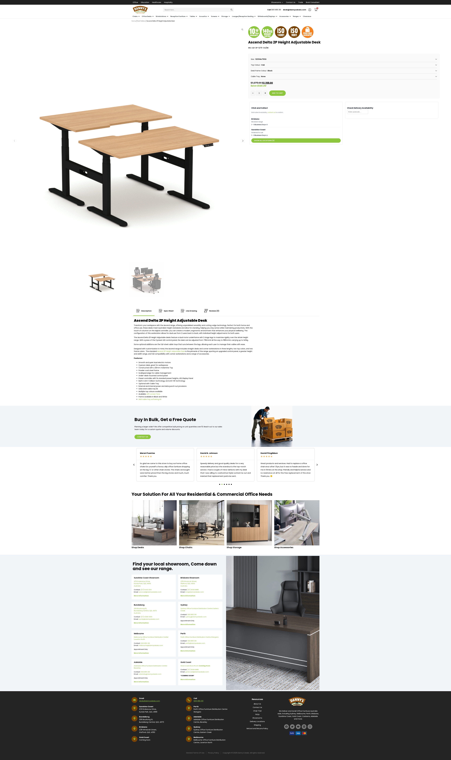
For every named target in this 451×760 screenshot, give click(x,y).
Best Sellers (141, 21)
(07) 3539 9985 (193, 590)
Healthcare (156, 2)
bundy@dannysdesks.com (149, 619)
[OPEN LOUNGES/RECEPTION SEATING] (255, 16)
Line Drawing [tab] (191, 311)
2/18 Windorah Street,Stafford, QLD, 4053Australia (189, 583)
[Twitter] (292, 726)
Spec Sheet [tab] (168, 311)
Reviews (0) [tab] (214, 311)
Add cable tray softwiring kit (150, 399)
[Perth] (189, 708)
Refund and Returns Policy (257, 728)
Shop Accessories (283, 547)
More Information (141, 596)
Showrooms (276, 2)
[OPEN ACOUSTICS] (208, 16)
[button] (243, 141)
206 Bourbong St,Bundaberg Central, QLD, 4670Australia (145, 610)
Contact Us (290, 2)
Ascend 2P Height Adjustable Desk (171, 351)
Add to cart (277, 93)
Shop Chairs (185, 547)
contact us (271, 112)
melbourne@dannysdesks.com (151, 645)
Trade (300, 2)
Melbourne (198, 737)
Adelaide (198, 717)
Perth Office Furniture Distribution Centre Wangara (199, 637)
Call (195, 698)
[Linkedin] (304, 726)
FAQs (257, 714)
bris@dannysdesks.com (194, 592)
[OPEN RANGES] (300, 16)
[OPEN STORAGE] (229, 16)
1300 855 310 (191, 614)
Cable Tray (255, 76)
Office (135, 2)
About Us (257, 704)
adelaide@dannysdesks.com (150, 674)
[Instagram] (310, 726)
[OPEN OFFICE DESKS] (153, 16)
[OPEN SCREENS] (219, 16)
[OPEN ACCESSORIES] (290, 16)
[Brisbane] (134, 729)
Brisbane (143, 727)
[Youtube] (298, 726)
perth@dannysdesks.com (195, 643)
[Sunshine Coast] (134, 708)
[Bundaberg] (134, 718)
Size (252, 59)
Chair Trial (257, 711)
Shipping (257, 725)
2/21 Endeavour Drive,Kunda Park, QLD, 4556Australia (142, 583)
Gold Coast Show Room (195, 666)
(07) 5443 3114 (146, 590)
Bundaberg (144, 717)
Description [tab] (146, 311)
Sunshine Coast (146, 706)
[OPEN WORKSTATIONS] (168, 16)
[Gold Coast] (134, 739)
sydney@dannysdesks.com (195, 617)
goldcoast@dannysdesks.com (197, 672)
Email (141, 698)
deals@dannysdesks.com (149, 701)
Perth (196, 706)
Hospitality (168, 2)
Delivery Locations (257, 721)
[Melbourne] (189, 739)
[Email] (134, 700)
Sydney (197, 727)
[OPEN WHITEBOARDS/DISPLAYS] (277, 16)
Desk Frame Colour (258, 71)
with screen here (153, 394)
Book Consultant (312, 2)
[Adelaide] (189, 718)
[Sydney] (189, 729)
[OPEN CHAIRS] (139, 16)
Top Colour (255, 65)
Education (145, 2)
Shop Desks (138, 547)
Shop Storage (234, 547)
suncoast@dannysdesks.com (150, 592)
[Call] (189, 700)
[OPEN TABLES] (196, 16)
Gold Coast (144, 737)
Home (134, 21)
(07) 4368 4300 (146, 617)
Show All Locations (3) (264, 140)
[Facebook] (286, 726)
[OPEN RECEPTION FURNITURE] (187, 16)
